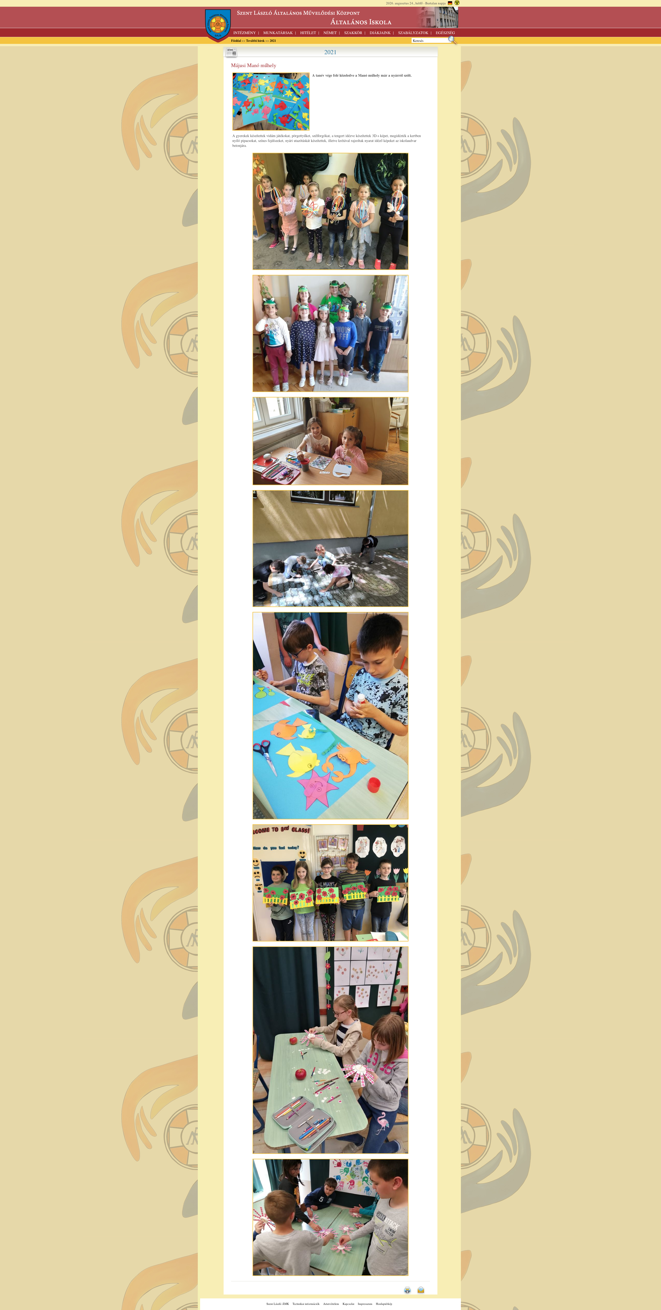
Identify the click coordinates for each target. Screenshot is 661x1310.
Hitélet (308, 32)
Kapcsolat (348, 1304)
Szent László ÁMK (277, 1304)
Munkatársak (278, 32)
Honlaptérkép (384, 1304)
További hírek (255, 40)
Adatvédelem (331, 1304)
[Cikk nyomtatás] (408, 1293)
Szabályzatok (413, 32)
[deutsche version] (450, 3)
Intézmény (244, 32)
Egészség (445, 32)
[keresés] (452, 44)
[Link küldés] (421, 1293)
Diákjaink (380, 32)
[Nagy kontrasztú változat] (457, 3)
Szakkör (353, 32)
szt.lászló (330, 17)
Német (330, 32)
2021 (273, 40)
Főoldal (236, 40)
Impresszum (365, 1304)
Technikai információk (306, 1304)
